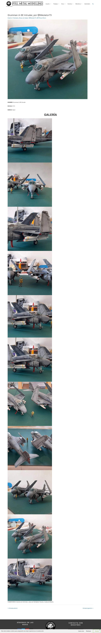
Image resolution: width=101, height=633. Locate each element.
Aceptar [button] (97, 631)
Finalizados (15, 18)
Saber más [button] (81, 631)
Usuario (48, 4)
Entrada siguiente (88, 608)
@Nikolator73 (32, 18)
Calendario (87, 4)
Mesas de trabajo (23, 18)
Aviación (10, 18)
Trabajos (55, 4)
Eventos (70, 4)
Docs (62, 4)
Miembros (78, 4)
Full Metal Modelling (9, 6)
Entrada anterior (13, 608)
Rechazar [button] (88, 631)
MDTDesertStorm (41, 18)
